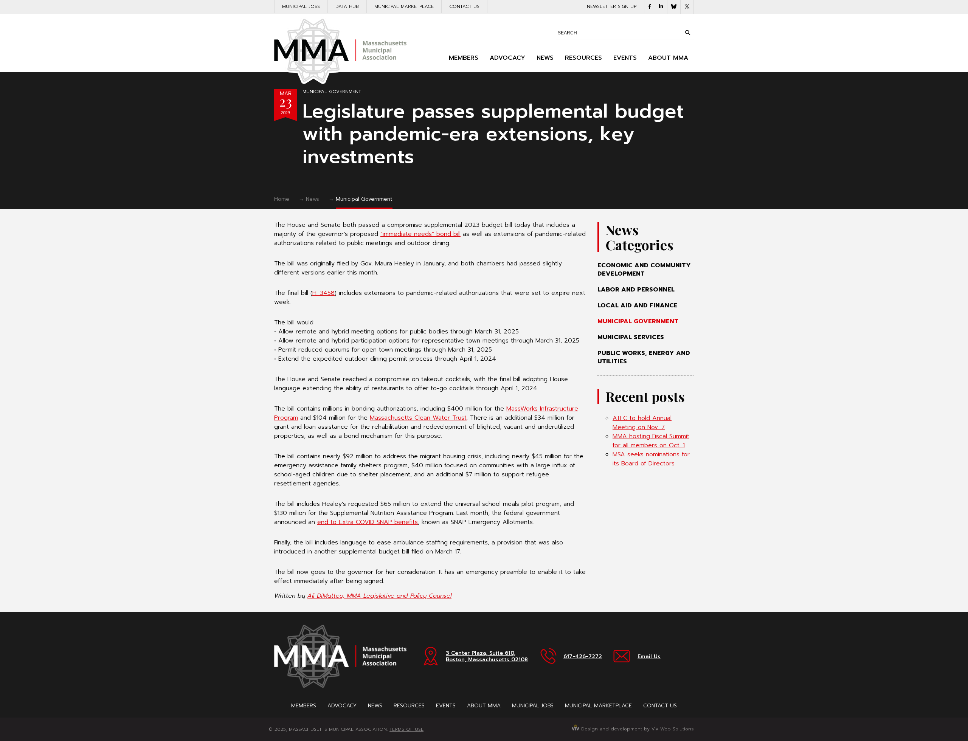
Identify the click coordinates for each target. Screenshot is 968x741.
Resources (583, 57)
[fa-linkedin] (661, 6)
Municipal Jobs (301, 6)
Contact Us (464, 6)
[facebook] (649, 6)
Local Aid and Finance (637, 305)
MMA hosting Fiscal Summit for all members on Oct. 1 (651, 441)
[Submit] (687, 32)
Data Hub (347, 6)
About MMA (668, 57)
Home (281, 199)
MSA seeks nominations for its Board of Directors (651, 459)
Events (625, 57)
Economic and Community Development (644, 269)
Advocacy (507, 57)
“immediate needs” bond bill (420, 234)
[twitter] (687, 7)
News (545, 57)
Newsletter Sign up (611, 6)
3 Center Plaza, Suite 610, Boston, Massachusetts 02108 (487, 656)
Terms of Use (406, 729)
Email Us (649, 656)
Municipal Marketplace (404, 6)
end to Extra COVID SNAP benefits (367, 522)
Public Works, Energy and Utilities (643, 357)
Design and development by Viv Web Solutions (636, 728)
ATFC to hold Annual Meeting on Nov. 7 (642, 423)
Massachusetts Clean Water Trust (418, 417)
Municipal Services (630, 337)
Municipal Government (331, 91)
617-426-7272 (582, 656)
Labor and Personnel (636, 289)
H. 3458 (323, 293)
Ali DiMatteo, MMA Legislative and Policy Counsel (379, 595)
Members (463, 57)
